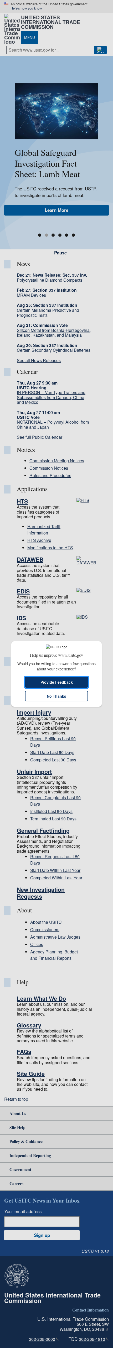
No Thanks (56, 696)
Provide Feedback (56, 682)
